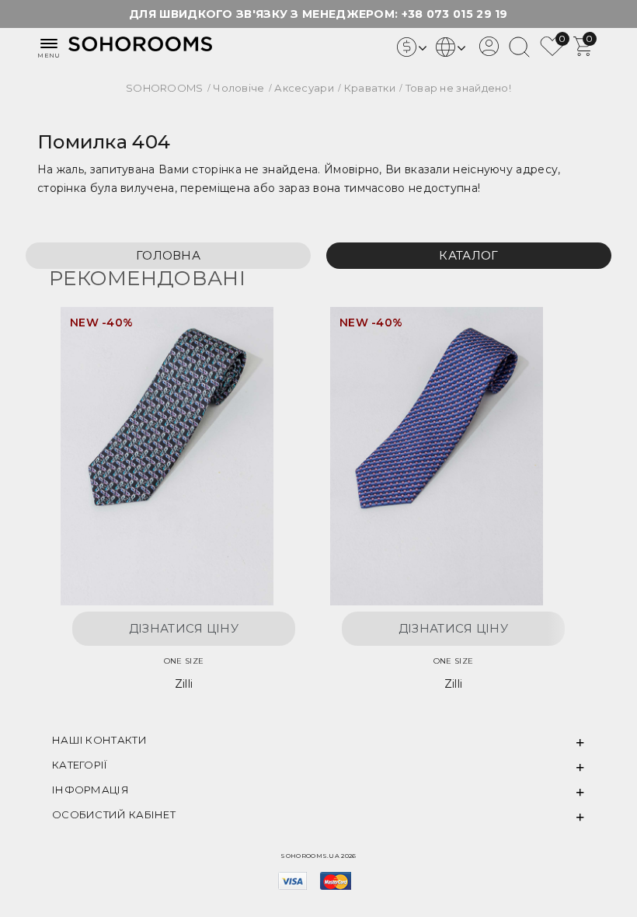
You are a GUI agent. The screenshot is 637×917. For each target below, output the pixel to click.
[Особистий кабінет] (489, 52)
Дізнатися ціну (183, 628)
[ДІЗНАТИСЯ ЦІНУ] (267, 335)
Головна (168, 255)
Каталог (468, 255)
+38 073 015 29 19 (455, 14)
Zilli (184, 684)
